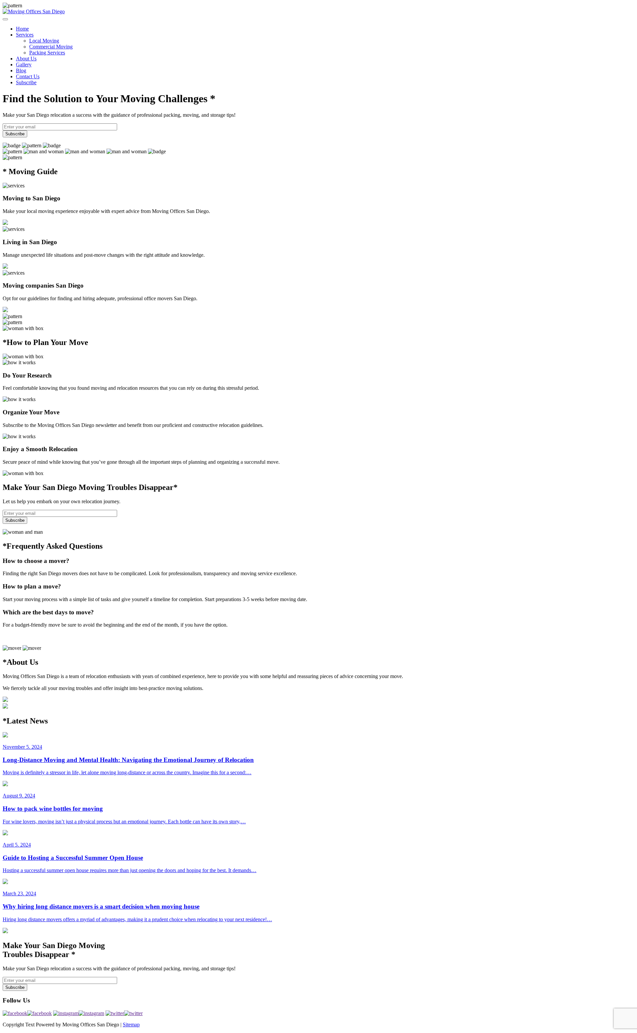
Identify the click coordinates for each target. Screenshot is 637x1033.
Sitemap (131, 1024)
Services (25, 34)
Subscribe (26, 82)
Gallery (24, 64)
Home (22, 29)
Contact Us (27, 76)
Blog (21, 70)
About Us (26, 58)
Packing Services (47, 52)
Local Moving (44, 40)
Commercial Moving (51, 46)
